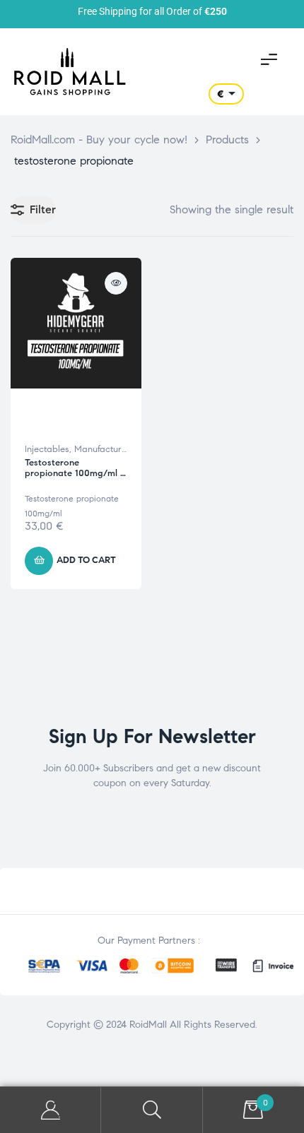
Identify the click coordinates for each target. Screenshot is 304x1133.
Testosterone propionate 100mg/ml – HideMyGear (76, 473)
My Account (50, 1110)
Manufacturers (104, 449)
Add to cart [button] (86, 560)
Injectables (47, 449)
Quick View (116, 283)
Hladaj (151, 1110)
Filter (43, 209)
